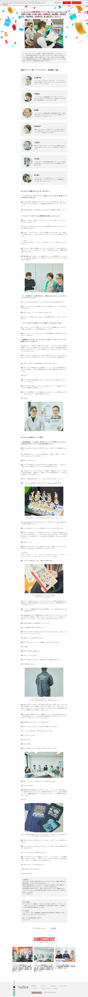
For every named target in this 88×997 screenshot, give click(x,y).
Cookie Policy (5, 4)
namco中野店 (38, 517)
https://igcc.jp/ (26, 919)
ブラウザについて (43, 985)
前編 (48, 57)
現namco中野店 (61, 442)
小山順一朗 (53, 928)
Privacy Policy (53, 985)
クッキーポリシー (34, 988)
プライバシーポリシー (63, 985)
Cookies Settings (57, 2)
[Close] (86, 2)
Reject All (67, 2)
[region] (44, 3)
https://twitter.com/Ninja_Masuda (37, 914)
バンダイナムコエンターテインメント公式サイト (50, 988)
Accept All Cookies (76, 2)
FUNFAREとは (33, 985)
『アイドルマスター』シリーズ (39, 928)
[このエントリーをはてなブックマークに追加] (14, 994)
